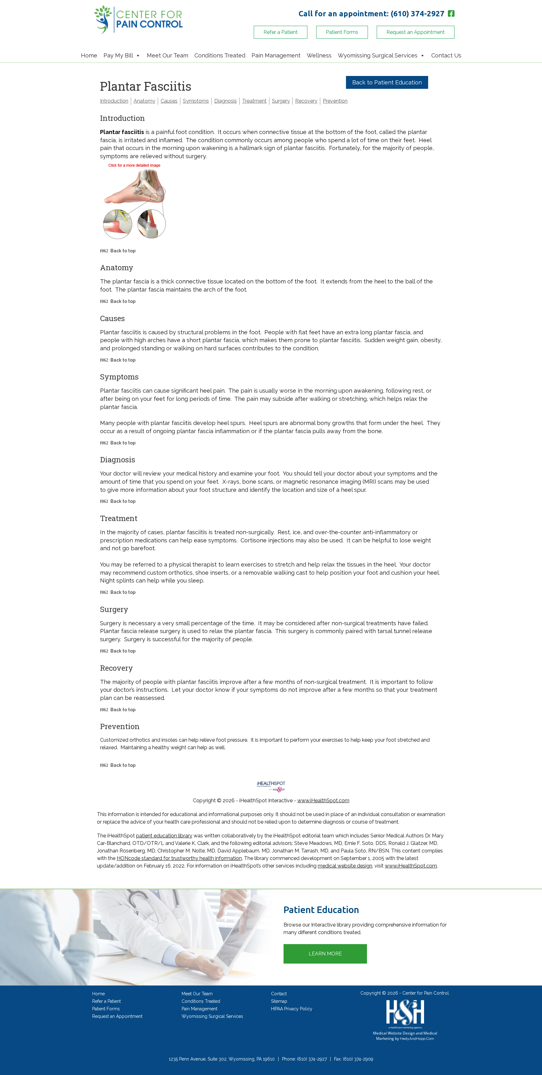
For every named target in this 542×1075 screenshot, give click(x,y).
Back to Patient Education (387, 82)
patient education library (164, 836)
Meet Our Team (167, 55)
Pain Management (276, 55)
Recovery (306, 101)
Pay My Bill (118, 55)
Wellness (319, 55)
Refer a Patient (280, 32)
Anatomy (144, 101)
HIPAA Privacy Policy (291, 1008)
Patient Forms (342, 32)
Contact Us (446, 55)
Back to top (123, 250)
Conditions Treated (219, 55)
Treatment (254, 101)
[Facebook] (450, 13)
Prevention (335, 101)
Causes (169, 101)
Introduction (114, 101)
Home (89, 55)
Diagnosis (225, 101)
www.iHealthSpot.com (323, 801)
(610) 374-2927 (417, 13)
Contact (279, 993)
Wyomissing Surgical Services (377, 55)
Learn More (325, 954)
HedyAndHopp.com (417, 1038)
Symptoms (196, 101)
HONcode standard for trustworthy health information (179, 858)
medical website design (345, 866)
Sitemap (279, 1001)
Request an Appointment (415, 32)
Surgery (281, 101)
